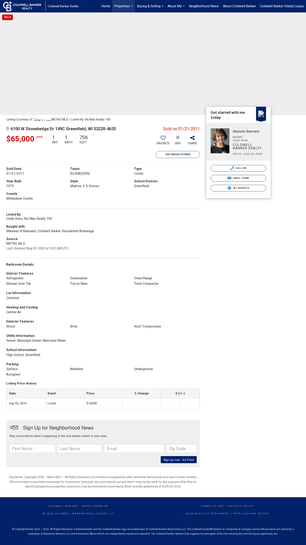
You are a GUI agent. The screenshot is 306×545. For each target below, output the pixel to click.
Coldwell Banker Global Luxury (282, 6)
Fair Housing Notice (251, 514)
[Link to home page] (24, 6)
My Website (240, 188)
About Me (177, 8)
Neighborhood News (204, 6)
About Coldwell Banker (239, 6)
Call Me (241, 168)
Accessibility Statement (208, 514)
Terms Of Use (212, 506)
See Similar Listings (177, 154)
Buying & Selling (150, 8)
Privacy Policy (241, 506)
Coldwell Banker (63, 506)
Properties (124, 8)
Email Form (240, 178)
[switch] (163, 141)
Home (105, 6)
